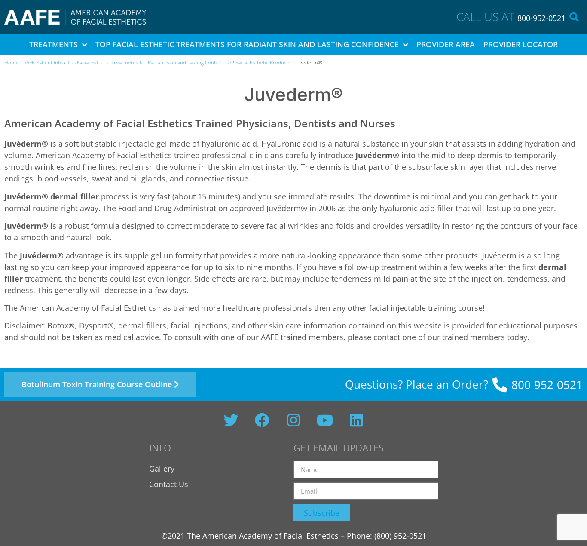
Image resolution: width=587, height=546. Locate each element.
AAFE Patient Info (43, 62)
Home (11, 62)
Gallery (161, 468)
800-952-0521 (541, 18)
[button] (574, 17)
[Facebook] (262, 420)
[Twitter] (230, 420)
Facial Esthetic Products (263, 62)
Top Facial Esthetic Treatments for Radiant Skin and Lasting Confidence (149, 62)
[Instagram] (293, 420)
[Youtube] (324, 420)
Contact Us (168, 484)
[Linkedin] (356, 420)
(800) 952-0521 (400, 536)
